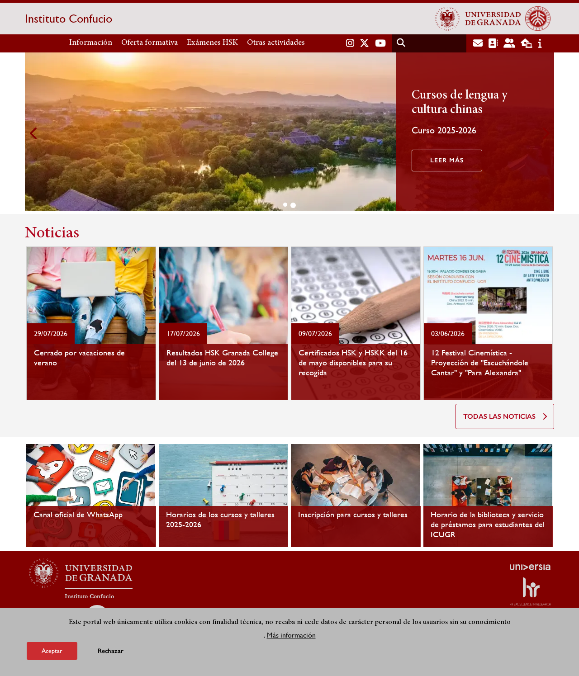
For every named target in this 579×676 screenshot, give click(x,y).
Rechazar (110, 651)
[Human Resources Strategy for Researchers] (530, 591)
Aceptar (52, 650)
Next (545, 133)
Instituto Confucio (68, 18)
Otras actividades (276, 43)
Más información (291, 634)
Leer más (447, 160)
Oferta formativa (149, 43)
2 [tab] (293, 205)
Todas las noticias (499, 416)
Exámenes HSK (212, 43)
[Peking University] (538, 18)
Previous (34, 133)
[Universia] (530, 567)
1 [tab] (285, 205)
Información (90, 43)
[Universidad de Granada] (478, 18)
